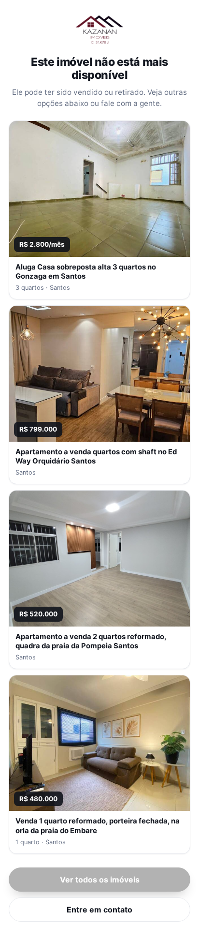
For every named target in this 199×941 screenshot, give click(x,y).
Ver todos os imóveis (100, 879)
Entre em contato (99, 909)
